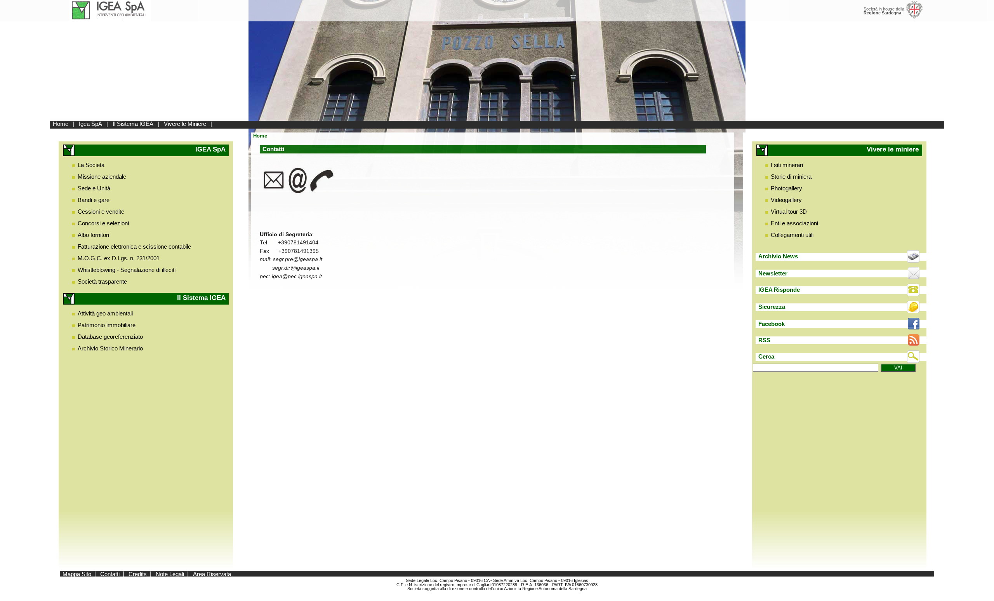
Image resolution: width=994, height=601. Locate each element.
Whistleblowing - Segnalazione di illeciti (127, 270)
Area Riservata (212, 573)
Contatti (110, 573)
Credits (138, 573)
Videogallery (786, 200)
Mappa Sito (77, 573)
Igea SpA (90, 123)
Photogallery (786, 188)
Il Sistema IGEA (133, 123)
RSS (764, 340)
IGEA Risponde (779, 289)
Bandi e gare (93, 200)
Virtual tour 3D (789, 211)
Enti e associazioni (794, 223)
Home (60, 123)
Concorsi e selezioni (103, 223)
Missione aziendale (102, 176)
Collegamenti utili (792, 235)
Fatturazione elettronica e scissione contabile (134, 246)
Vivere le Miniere (185, 123)
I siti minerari (787, 165)
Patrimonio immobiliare (107, 325)
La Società (91, 165)
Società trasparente (102, 281)
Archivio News (778, 256)
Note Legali (170, 573)
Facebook (771, 324)
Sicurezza (771, 306)
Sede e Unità (94, 188)
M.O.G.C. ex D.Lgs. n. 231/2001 (119, 258)
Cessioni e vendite (101, 211)
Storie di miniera (791, 176)
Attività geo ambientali (105, 313)
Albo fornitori (93, 235)
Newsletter (772, 273)
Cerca (766, 356)
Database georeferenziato (110, 336)
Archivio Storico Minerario (110, 348)
